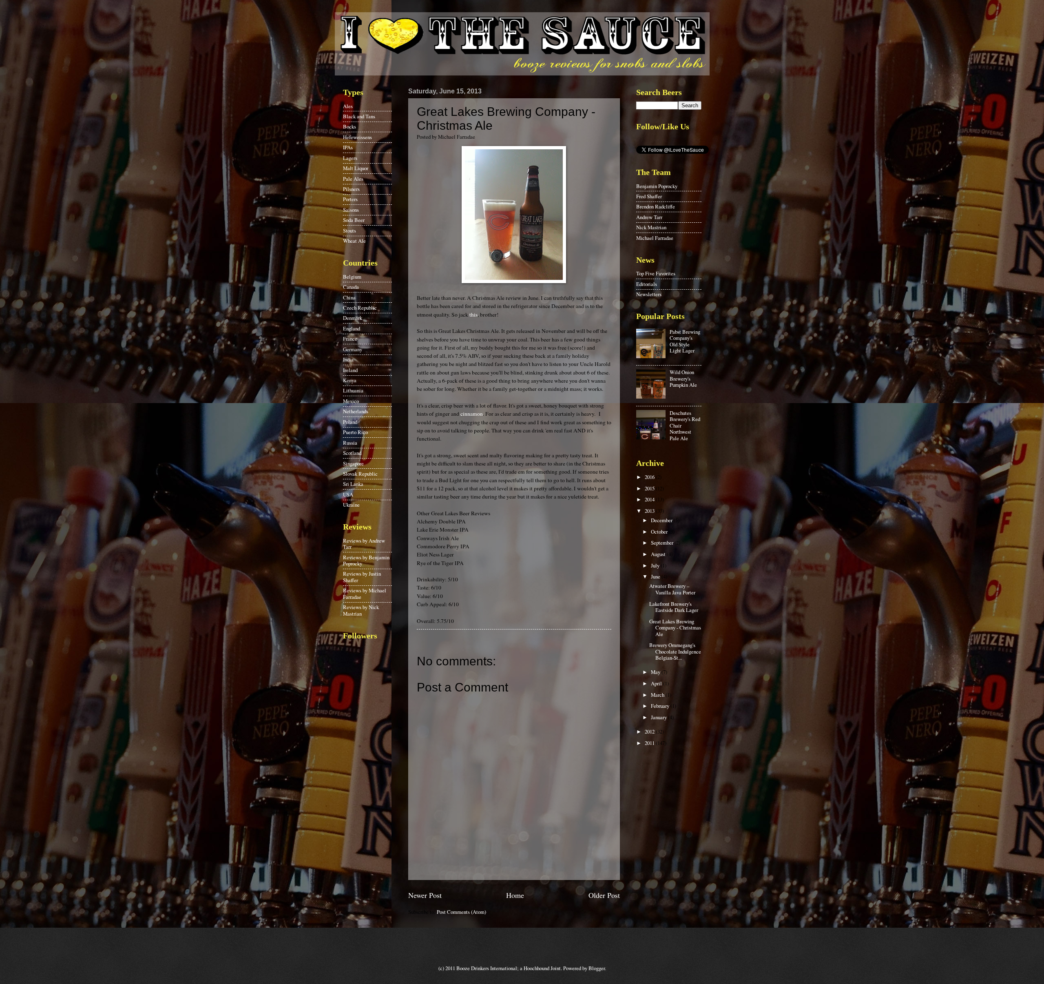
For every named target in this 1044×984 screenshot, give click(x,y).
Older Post (604, 895)
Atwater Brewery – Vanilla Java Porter (672, 589)
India (348, 359)
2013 (650, 510)
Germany (352, 349)
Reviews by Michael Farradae (364, 593)
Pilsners (351, 189)
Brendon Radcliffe (655, 206)
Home (515, 895)
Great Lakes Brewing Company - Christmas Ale (675, 628)
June (656, 576)
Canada (351, 286)
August (659, 554)
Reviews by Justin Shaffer (362, 576)
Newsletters (648, 294)
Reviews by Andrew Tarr (364, 543)
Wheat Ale (354, 240)
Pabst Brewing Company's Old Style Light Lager (685, 341)
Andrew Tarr (649, 217)
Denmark (352, 317)
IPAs (348, 147)
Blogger (596, 968)
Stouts (349, 230)
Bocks (349, 126)
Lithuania (353, 390)
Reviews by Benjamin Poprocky (366, 560)
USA (348, 494)
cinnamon (471, 413)
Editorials (646, 284)
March (658, 694)
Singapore (353, 463)
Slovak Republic (360, 473)
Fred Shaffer (649, 196)
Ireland (350, 370)
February (660, 705)
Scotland (352, 453)
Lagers (350, 158)
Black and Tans (359, 116)
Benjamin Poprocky (656, 186)
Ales (348, 106)
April (657, 683)
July (656, 565)
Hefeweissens (357, 137)
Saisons (351, 209)
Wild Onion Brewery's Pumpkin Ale (683, 378)
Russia (350, 442)
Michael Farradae (654, 238)
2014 (650, 499)
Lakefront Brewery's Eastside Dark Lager (673, 607)
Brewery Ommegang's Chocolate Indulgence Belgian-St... (675, 651)
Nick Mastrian (651, 227)
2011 (650, 743)
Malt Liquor (355, 168)
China (349, 297)
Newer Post (425, 895)
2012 (650, 731)
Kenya (349, 380)
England (351, 328)
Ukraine (351, 504)
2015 (650, 488)
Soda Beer (354, 220)
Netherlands (355, 411)
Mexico (351, 401)
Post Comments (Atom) (461, 911)
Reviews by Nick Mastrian (361, 610)
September (663, 542)
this (473, 314)
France (350, 338)
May (656, 672)
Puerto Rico (355, 432)
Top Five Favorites (655, 273)
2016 (650, 477)
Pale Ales (353, 178)
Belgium (352, 276)
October (660, 531)
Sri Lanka (353, 484)
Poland (350, 422)
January (659, 717)
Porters (350, 199)
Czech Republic (360, 307)
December (662, 520)
